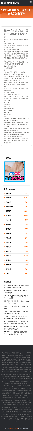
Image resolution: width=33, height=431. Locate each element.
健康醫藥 (17, 264)
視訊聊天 (17, 269)
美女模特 (17, 197)
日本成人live (23, 400)
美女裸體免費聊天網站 (22, 390)
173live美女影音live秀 (7, 379)
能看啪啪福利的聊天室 (16, 371)
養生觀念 (17, 260)
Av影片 (17, 273)
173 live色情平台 (7, 419)
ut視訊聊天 (27, 404)
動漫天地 (17, 238)
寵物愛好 (17, 251)
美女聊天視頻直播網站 (13, 381)
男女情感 (17, 215)
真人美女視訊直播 (19, 379)
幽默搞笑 (17, 224)
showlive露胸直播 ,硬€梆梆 (9, 397)
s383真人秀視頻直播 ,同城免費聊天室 (20, 395)
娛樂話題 (17, 247)
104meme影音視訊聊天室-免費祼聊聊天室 (16, 388)
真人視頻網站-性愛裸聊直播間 (13, 383)
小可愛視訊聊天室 (7, 412)
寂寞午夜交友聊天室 (15, 357)
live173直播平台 (16, 412)
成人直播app (16, 419)
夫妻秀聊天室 (27, 409)
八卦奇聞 (17, 220)
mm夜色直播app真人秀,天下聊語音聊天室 (17, 375)
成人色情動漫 (17, 386)
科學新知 (17, 233)
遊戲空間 (17, 242)
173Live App (9, 386)
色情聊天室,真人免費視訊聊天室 (13, 367)
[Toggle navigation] (30, 2)
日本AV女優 (17, 206)
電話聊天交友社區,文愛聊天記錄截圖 (14, 404)
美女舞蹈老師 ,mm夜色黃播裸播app (11, 353)
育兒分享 (17, 256)
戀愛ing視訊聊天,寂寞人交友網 (12, 360)
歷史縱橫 (17, 229)
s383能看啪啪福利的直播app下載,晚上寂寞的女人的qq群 (16, 361)
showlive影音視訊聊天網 (10, 416)
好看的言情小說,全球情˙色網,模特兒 (15, 355)
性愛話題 (17, 211)
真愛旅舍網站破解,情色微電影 (11, 400)
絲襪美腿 (17, 193)
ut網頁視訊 (16, 407)
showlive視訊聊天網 (25, 376)
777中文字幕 (24, 419)
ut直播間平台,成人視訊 (19, 374)
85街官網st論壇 (13, 428)
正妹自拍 (17, 202)
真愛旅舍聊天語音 (18, 409)
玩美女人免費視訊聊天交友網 (11, 414)
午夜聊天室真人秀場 (25, 381)
